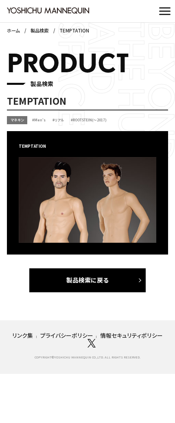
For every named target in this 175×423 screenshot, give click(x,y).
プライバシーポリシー (66, 335)
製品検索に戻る (87, 280)
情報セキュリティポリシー (131, 335)
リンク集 (22, 335)
